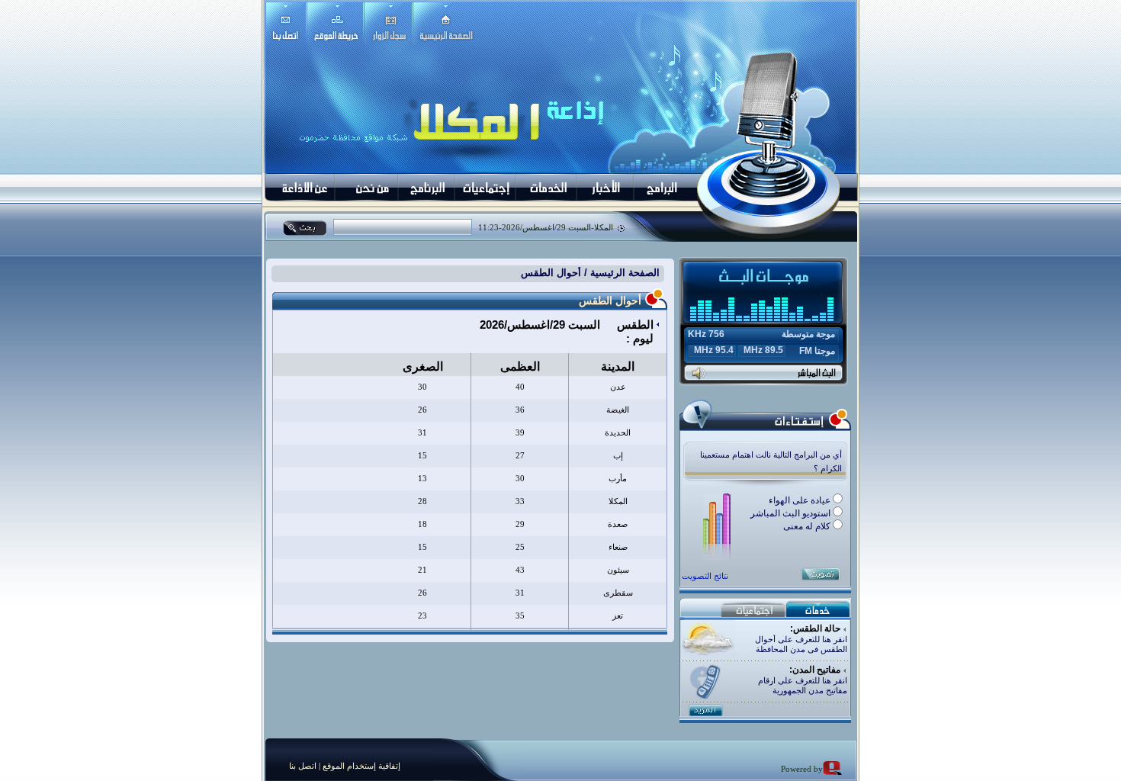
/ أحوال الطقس (554, 272)
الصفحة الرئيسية (623, 272)
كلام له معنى (808, 526)
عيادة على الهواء (801, 500)
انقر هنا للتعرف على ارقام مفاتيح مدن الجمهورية (802, 685)
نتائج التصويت (705, 575)
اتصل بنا (302, 765)
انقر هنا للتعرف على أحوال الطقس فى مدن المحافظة (801, 644)
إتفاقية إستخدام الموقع (360, 765)
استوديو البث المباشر (791, 513)
